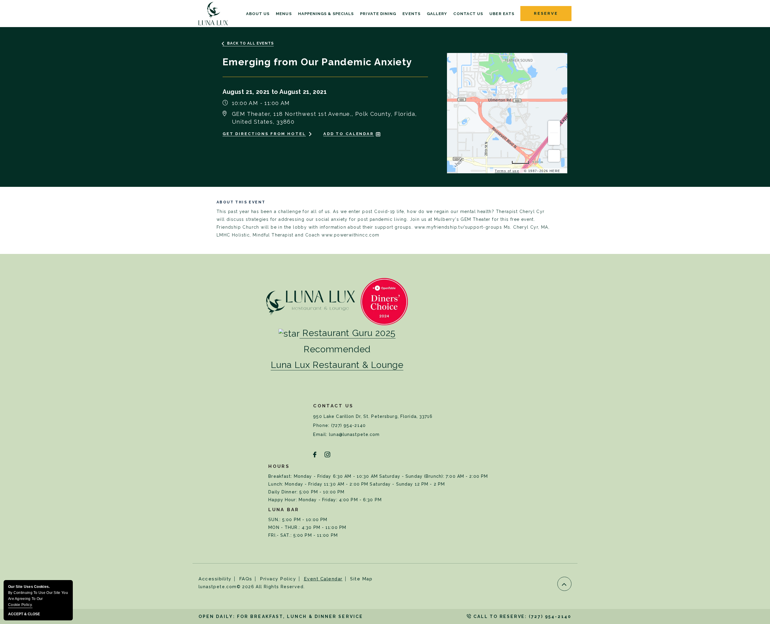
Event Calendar (323, 579)
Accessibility (215, 579)
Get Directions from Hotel (264, 133)
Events (411, 14)
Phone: (322, 425)
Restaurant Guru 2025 (349, 333)
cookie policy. (20, 605)
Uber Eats (501, 14)
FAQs (245, 579)
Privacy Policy (278, 579)
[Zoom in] (554, 127)
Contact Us (468, 14)
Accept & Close (24, 614)
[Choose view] (554, 156)
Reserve (546, 13)
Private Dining (378, 14)
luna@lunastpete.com (354, 434)
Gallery (437, 14)
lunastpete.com (252, 586)
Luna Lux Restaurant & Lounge (337, 365)
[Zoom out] (554, 139)
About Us (258, 14)
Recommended (337, 349)
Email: (321, 434)
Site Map (361, 579)
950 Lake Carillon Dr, (373, 416)
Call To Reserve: (521, 616)
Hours (279, 466)
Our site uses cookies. (38, 596)
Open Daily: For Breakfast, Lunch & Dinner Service (281, 616)
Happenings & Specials (326, 14)
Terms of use (507, 171)
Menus (283, 14)
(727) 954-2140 (348, 425)
